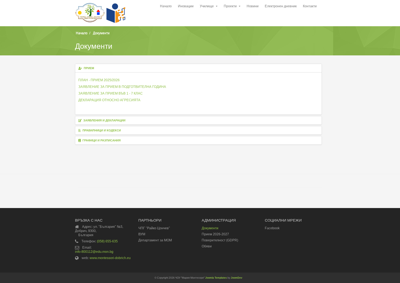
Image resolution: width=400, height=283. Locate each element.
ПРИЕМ (88, 68)
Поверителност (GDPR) (220, 240)
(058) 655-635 (107, 241)
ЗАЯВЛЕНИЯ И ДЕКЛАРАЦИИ (103, 120)
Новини (253, 6)
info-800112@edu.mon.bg (94, 251)
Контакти (310, 6)
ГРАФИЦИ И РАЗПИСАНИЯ (101, 140)
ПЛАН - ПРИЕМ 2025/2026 (99, 80)
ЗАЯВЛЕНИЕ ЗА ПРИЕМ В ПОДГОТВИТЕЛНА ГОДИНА (122, 87)
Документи (210, 228)
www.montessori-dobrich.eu (110, 258)
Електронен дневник (281, 6)
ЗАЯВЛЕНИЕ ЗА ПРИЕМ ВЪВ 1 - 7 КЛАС (110, 93)
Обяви (207, 246)
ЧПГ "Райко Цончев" (154, 228)
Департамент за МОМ (155, 240)
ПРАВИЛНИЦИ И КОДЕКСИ (101, 130)
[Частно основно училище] (103, 13)
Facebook (272, 228)
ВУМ (141, 234)
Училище (207, 6)
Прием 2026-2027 (215, 234)
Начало (166, 6)
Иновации (186, 6)
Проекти (230, 6)
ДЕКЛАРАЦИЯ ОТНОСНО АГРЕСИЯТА (109, 100)
